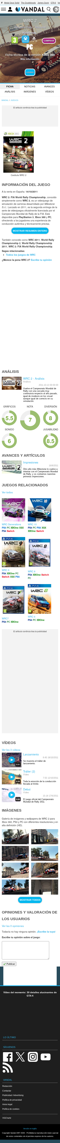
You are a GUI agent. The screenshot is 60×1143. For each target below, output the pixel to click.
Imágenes (30, 91)
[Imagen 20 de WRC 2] (44, 836)
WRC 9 (5, 570)
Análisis (10, 91)
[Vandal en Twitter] (20, 1057)
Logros (30, 72)
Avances (49, 86)
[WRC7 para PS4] (13, 599)
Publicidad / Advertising (13, 1095)
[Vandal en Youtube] (45, 1057)
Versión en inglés (30, 1129)
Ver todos (7, 492)
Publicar (10, 964)
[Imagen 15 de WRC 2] (15, 887)
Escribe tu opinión (41, 259)
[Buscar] (49, 9)
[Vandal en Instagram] (33, 1057)
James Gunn (43, 3)
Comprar (49, 41)
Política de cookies (10, 1109)
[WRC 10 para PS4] (39, 509)
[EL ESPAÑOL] (56, 9)
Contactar (6, 1091)
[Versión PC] (30, 46)
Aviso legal (7, 1104)
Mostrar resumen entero (30, 230)
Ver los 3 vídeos (11, 749)
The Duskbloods (28, 3)
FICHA (10, 86)
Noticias (29, 86)
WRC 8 (31, 571)
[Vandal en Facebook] (7, 1057)
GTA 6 (53, 3)
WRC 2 (30, 20)
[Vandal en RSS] (7, 1067)
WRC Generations (11, 524)
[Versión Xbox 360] (25, 39)
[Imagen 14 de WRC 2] (44, 887)
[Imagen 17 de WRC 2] (15, 870)
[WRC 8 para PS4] (39, 552)
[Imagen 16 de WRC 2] (44, 870)
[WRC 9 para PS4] (13, 551)
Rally (29, 27)
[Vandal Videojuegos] (30, 9)
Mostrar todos (30, 900)
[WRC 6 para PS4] (39, 598)
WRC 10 (32, 524)
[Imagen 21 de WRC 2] (15, 836)
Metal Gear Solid (11, 3)
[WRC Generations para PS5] (13, 509)
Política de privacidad (12, 1100)
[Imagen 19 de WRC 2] (15, 853)
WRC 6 (31, 616)
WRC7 (5, 618)
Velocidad (40, 27)
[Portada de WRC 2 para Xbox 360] (18, 152)
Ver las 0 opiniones (13, 926)
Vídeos (49, 91)
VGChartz (6, 1118)
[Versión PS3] (34, 39)
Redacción (7, 1086)
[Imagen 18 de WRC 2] (44, 853)
